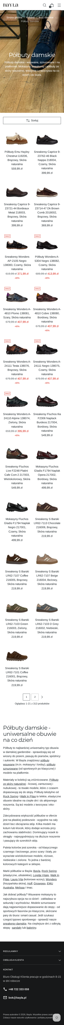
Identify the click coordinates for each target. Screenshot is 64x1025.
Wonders (51, 879)
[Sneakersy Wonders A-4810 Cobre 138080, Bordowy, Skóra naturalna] (47, 295)
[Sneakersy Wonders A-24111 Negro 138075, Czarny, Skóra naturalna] (47, 347)
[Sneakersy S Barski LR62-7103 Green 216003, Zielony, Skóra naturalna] (17, 605)
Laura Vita (17, 879)
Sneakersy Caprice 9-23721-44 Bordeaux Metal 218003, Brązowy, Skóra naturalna (17, 212)
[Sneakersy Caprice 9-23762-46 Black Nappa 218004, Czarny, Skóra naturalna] (47, 137)
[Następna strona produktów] (42, 697)
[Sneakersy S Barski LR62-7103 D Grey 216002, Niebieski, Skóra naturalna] (47, 605)
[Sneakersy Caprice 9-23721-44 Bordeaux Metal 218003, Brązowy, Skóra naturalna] (17, 190)
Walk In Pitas (28, 796)
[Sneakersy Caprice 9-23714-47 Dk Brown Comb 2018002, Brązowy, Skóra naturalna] (47, 190)
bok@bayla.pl (17, 997)
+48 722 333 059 (19, 989)
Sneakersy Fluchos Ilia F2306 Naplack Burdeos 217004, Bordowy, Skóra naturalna (47, 422)
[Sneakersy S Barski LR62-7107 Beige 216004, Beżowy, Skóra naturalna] (47, 557)
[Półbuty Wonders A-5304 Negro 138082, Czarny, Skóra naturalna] (47, 242)
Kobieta (30, 17)
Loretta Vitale (41, 875)
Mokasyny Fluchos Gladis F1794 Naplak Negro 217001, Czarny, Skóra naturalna (17, 527)
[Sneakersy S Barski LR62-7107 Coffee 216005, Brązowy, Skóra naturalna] (17, 557)
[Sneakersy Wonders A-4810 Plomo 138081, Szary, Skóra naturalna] (17, 295)
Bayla (36, 870)
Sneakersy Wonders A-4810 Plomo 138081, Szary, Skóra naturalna (17, 313)
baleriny (31, 927)
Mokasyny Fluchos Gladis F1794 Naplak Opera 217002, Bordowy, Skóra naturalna (47, 475)
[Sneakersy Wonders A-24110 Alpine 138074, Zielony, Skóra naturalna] (17, 400)
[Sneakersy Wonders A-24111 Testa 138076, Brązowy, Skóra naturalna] (17, 347)
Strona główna (14, 17)
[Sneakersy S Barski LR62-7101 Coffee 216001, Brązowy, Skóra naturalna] (17, 654)
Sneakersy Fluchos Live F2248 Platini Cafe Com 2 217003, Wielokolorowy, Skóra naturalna (17, 475)
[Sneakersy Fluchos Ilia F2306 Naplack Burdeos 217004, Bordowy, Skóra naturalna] (47, 400)
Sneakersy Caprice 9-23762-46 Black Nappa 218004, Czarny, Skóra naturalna (47, 160)
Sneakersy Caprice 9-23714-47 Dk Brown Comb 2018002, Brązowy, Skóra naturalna (47, 212)
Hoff (29, 883)
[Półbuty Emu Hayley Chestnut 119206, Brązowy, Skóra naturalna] (17, 137)
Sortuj (34, 120)
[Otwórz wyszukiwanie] (44, 5)
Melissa (20, 887)
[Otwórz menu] (59, 5)
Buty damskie (46, 17)
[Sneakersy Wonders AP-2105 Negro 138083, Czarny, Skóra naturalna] (17, 242)
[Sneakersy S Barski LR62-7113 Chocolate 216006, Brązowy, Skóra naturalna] (47, 504)
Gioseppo (40, 883)
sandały (17, 927)
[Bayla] (10, 5)
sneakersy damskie (14, 923)
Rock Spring (10, 796)
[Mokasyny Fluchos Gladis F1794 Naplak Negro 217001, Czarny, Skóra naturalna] (17, 504)
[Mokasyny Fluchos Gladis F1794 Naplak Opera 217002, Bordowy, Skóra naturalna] (47, 452)
